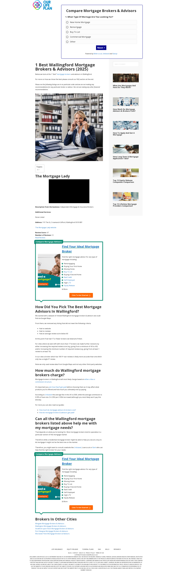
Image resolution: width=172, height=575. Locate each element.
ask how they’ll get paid (57, 387)
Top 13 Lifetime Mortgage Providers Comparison (125, 205)
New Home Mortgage (80, 22)
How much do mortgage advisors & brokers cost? (57, 410)
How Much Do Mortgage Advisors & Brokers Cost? (124, 110)
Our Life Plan (42, 5)
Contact (75, 553)
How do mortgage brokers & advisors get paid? (56, 412)
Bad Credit (68, 277)
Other (73, 41)
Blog (70, 553)
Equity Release (69, 285)
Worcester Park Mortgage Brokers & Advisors (52, 534)
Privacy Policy (90, 553)
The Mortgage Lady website (45, 227)
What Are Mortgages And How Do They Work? (124, 86)
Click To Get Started (80, 295)
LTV (69, 283)
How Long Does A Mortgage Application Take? (125, 157)
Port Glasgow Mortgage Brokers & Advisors (51, 531)
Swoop (115, 54)
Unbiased (106, 54)
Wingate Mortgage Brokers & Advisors (49, 523)
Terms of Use (100, 553)
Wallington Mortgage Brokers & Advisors (50, 526)
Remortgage (76, 27)
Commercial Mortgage (80, 36)
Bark (94, 447)
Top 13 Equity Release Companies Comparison (123, 181)
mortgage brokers (64, 74)
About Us (82, 553)
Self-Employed (69, 280)
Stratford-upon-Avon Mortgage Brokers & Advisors (54, 529)
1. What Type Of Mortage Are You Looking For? (89, 16)
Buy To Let (75, 32)
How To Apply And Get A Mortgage (124, 134)
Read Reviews (40, 238)
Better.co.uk (98, 54)
